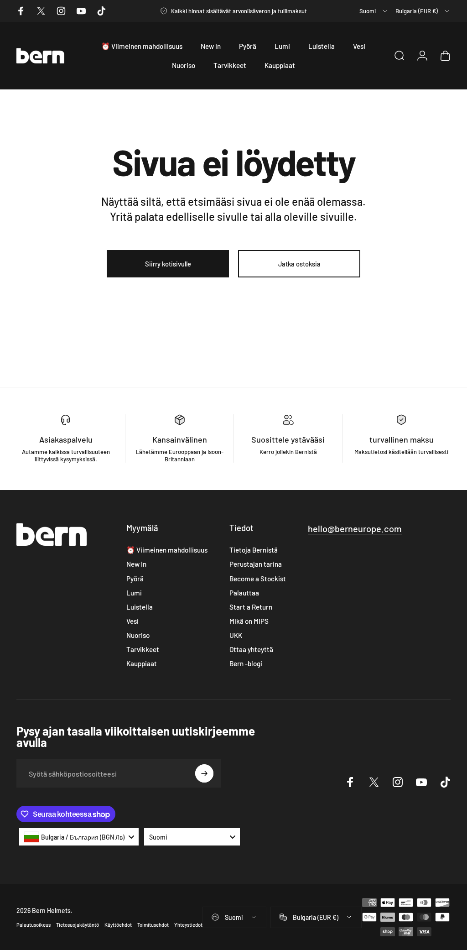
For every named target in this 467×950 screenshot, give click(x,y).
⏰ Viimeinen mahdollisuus (167, 550)
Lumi (134, 593)
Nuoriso (138, 635)
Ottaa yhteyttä (251, 649)
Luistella (139, 607)
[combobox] (374, 11)
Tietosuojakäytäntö (77, 925)
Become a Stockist (257, 578)
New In (136, 564)
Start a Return (250, 607)
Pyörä (135, 578)
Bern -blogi (245, 663)
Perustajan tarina (255, 564)
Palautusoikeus (33, 925)
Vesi (132, 621)
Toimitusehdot (153, 925)
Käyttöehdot (118, 925)
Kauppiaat (141, 663)
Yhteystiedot (188, 925)
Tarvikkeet (142, 649)
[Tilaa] (204, 773)
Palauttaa (244, 593)
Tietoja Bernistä (253, 550)
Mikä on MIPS (249, 621)
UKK (235, 635)
